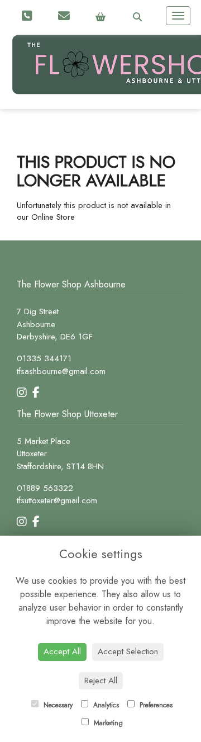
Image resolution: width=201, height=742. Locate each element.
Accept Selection (128, 651)
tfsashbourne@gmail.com (61, 371)
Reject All (100, 680)
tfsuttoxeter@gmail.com (57, 500)
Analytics (105, 705)
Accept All (62, 651)
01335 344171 (44, 358)
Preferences (155, 705)
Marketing (107, 723)
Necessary (57, 705)
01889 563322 (45, 488)
